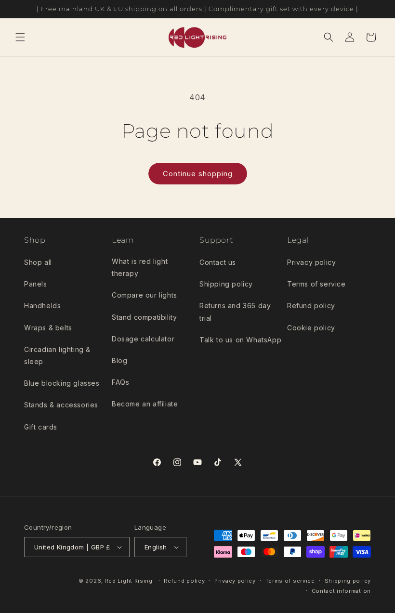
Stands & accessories (61, 405)
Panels (35, 284)
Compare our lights (144, 295)
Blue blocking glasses (62, 383)
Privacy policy (311, 262)
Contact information (341, 590)
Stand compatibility (144, 317)
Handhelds (42, 305)
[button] (20, 37)
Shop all (38, 262)
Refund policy (311, 305)
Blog (119, 360)
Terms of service (316, 284)
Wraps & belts (48, 328)
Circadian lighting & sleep (57, 355)
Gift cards (40, 427)
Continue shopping (198, 173)
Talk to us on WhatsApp (240, 340)
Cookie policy (311, 328)
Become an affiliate (145, 404)
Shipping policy (226, 284)
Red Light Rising (130, 580)
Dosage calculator (143, 339)
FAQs (120, 382)
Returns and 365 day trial (235, 311)
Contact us (217, 262)
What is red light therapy (140, 267)
